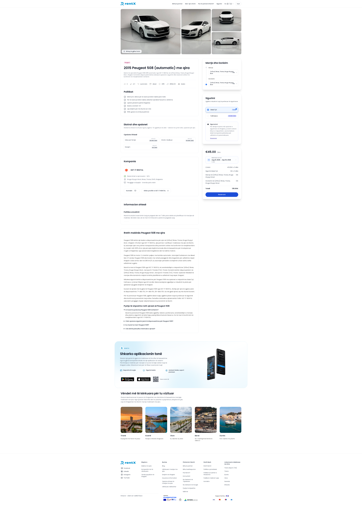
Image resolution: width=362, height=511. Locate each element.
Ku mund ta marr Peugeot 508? (137, 325)
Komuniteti (186, 476)
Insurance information (169, 478)
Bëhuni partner (177, 4)
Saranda (227, 481)
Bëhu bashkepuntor (189, 469)
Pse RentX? (186, 473)
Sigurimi (219, 4)
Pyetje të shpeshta (189, 488)
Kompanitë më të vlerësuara (147, 470)
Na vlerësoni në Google (190, 485)
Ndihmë (185, 492)
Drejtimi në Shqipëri (168, 475)
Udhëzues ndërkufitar (169, 487)
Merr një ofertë (190, 4)
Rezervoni (221, 194)
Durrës (226, 475)
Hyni (238, 4)
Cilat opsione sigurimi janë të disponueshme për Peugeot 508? (149, 321)
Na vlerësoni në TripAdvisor (188, 480)
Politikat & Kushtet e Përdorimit (210, 474)
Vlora (226, 478)
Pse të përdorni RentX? (206, 4)
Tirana (226, 471)
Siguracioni (213, 138)
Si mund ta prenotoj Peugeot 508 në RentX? (142, 310)
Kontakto (207, 481)
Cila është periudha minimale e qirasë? (140, 329)
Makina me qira (146, 466)
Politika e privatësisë (210, 469)
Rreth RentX (207, 466)
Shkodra (227, 485)
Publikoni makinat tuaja (211, 478)
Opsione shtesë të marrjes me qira (168, 482)
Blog (163, 466)
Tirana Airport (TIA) (230, 468)
